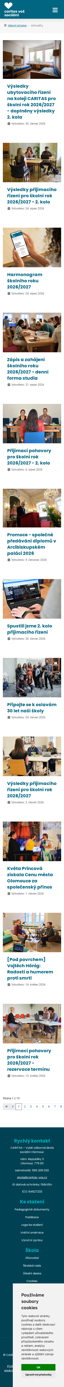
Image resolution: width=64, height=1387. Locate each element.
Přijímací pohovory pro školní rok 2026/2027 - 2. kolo (29, 457)
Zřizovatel (32, 1258)
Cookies (32, 1281)
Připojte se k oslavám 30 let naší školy (32, 708)
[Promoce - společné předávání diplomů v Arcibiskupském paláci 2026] (32, 508)
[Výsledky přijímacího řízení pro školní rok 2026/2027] (32, 756)
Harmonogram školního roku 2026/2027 (24, 280)
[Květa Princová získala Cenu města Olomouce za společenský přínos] (32, 841)
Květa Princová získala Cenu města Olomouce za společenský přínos (30, 877)
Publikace (32, 1217)
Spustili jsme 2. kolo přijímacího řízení (29, 629)
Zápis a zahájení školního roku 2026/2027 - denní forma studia (28, 369)
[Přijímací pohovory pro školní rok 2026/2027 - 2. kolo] (32, 423)
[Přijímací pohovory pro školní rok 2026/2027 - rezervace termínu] (32, 1023)
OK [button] (38, 1367)
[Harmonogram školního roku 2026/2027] (32, 247)
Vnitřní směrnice (32, 1233)
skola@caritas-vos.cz (32, 1177)
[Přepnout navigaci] (55, 10)
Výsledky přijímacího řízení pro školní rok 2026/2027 (32, 789)
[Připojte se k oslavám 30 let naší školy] (32, 677)
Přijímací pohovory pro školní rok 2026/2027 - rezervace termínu (29, 1060)
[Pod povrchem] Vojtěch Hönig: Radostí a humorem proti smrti (30, 968)
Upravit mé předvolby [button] (38, 1374)
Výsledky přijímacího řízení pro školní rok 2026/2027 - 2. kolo (32, 195)
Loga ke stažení (32, 1225)
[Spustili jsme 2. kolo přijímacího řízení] (32, 598)
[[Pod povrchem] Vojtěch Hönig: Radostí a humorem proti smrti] (32, 932)
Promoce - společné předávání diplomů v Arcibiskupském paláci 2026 (31, 544)
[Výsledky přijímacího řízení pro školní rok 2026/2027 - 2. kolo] (32, 162)
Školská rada (32, 1266)
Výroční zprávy (32, 1240)
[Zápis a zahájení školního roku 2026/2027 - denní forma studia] (32, 332)
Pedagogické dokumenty (32, 1209)
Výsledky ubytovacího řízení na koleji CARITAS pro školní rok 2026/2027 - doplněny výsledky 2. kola (31, 101)
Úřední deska (32, 1273)
